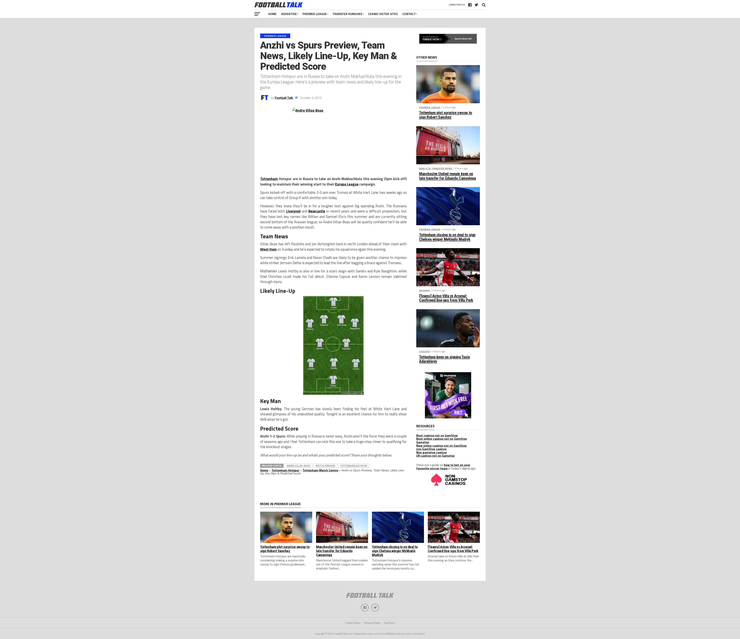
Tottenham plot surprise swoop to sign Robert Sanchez (445, 115)
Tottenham (269, 178)
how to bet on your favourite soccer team (443, 467)
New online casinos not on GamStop (441, 445)
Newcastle (316, 211)
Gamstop (422, 442)
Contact (409, 14)
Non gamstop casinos (431, 452)
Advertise (289, 14)
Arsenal (424, 290)
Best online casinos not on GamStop (441, 438)
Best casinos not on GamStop (437, 435)
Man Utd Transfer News (435, 168)
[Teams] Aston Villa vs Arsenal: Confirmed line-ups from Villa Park (446, 298)
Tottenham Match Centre (320, 470)
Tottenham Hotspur (353, 466)
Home (272, 14)
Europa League (346, 184)
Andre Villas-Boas (298, 466)
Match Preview (325, 466)
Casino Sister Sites (383, 14)
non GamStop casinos (431, 449)
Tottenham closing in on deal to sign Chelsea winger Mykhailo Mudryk (447, 237)
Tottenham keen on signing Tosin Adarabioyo (444, 359)
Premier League (315, 14)
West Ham (268, 249)
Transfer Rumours (347, 14)
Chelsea (424, 351)
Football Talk (284, 97)
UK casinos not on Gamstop (435, 455)
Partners (389, 623)
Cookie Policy (353, 623)
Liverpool (293, 211)
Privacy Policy (372, 623)
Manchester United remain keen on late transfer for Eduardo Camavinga (447, 176)
